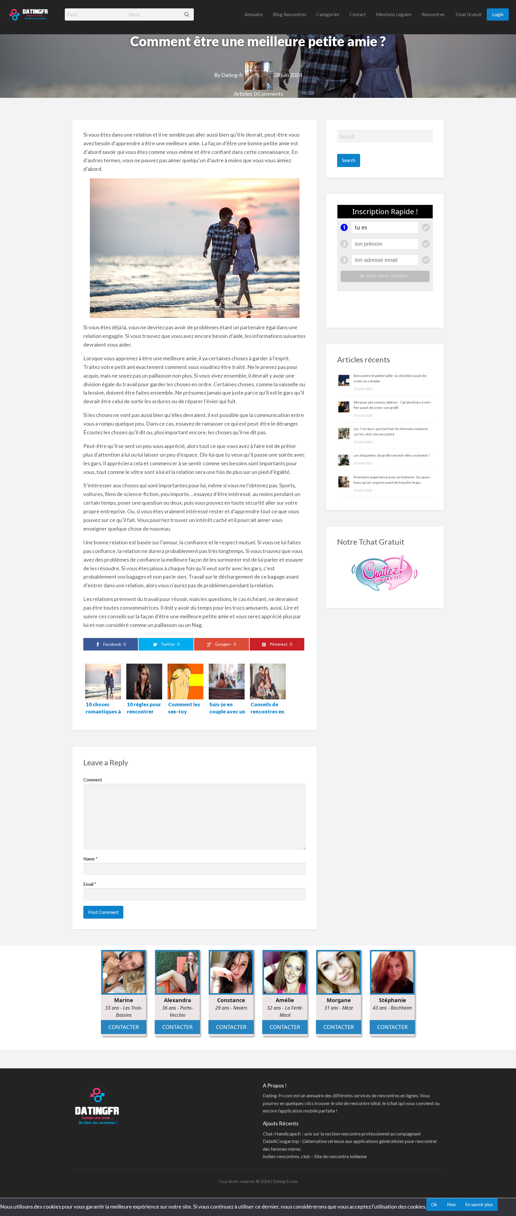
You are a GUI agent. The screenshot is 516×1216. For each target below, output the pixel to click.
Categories (328, 14)
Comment (92, 779)
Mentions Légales (393, 14)
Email (89, 884)
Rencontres (433, 14)
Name (90, 858)
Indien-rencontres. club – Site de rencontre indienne (315, 1156)
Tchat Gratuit (468, 14)
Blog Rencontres (289, 14)
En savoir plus (479, 1204)
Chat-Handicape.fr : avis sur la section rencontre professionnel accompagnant (342, 1133)
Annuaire (254, 14)
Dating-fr (232, 75)
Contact (357, 14)
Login (497, 14)
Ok (434, 1204)
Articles (243, 93)
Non (451, 1204)
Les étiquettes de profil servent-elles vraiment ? (392, 455)
